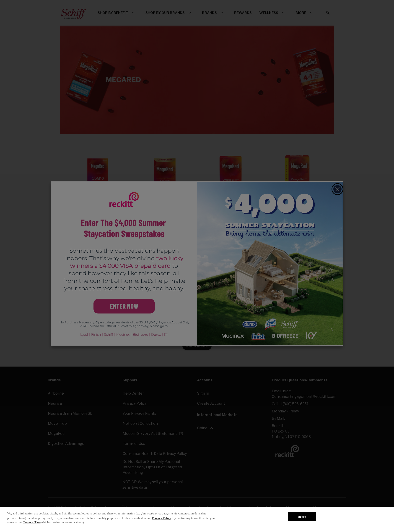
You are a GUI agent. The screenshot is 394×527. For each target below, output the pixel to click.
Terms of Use (31, 522)
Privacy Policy (161, 518)
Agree (302, 516)
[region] (197, 517)
